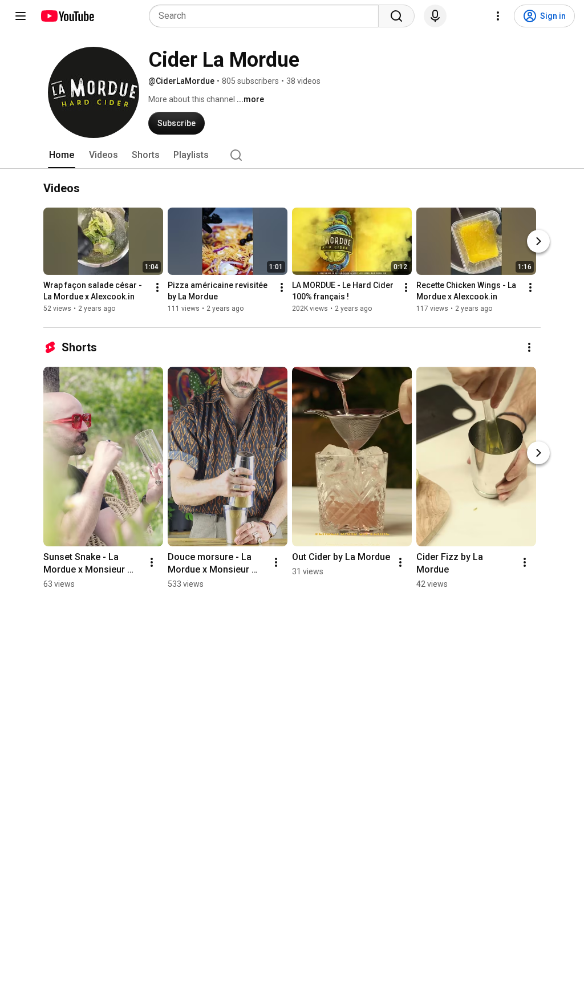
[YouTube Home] (67, 16)
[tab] (61, 155)
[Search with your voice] (435, 16)
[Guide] (20, 16)
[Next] (538, 241)
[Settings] (498, 16)
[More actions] (157, 287)
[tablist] (292, 155)
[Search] (396, 16)
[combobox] (267, 16)
